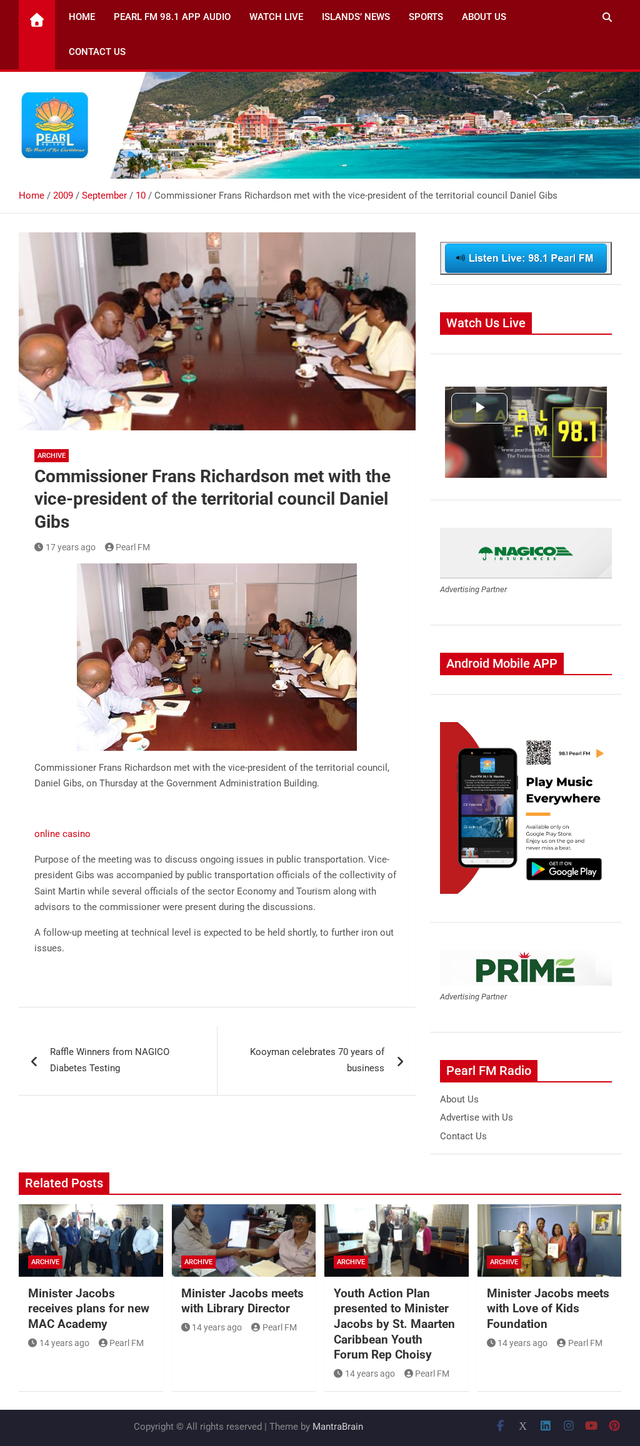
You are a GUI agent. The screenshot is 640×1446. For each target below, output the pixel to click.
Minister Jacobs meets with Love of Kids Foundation (548, 1308)
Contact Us (97, 51)
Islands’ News (356, 16)
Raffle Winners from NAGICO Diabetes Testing (109, 1060)
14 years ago (64, 1343)
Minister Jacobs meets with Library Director (242, 1301)
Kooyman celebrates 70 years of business (317, 1060)
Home (82, 16)
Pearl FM (133, 547)
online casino (62, 833)
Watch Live (276, 16)
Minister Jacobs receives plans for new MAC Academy (88, 1308)
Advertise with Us (476, 1117)
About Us (484, 16)
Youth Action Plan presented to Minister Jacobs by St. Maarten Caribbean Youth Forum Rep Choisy (394, 1324)
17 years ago (71, 547)
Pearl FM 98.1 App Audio (172, 16)
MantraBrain (337, 1426)
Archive (52, 456)
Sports (426, 16)
